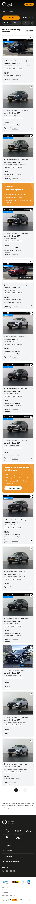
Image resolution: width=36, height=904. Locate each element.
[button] (25, 790)
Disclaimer (5, 892)
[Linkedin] (11, 871)
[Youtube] (14, 871)
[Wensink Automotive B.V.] (7, 4)
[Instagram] (7, 871)
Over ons (5, 887)
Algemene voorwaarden (9, 895)
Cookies (4, 890)
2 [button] (19, 790)
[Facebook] (3, 871)
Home (3, 11)
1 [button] (16, 790)
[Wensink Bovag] (15, 882)
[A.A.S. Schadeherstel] (29, 882)
